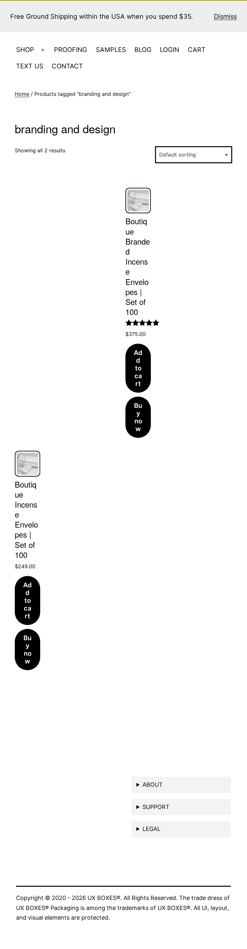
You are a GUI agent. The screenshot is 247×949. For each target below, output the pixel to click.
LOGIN (169, 50)
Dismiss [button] (225, 16)
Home (22, 94)
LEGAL (151, 828)
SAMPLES (111, 50)
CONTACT (67, 66)
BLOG (142, 50)
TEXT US (29, 66)
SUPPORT (155, 806)
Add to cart (138, 368)
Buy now (138, 417)
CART (197, 50)
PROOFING (70, 50)
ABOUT (152, 784)
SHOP (25, 50)
